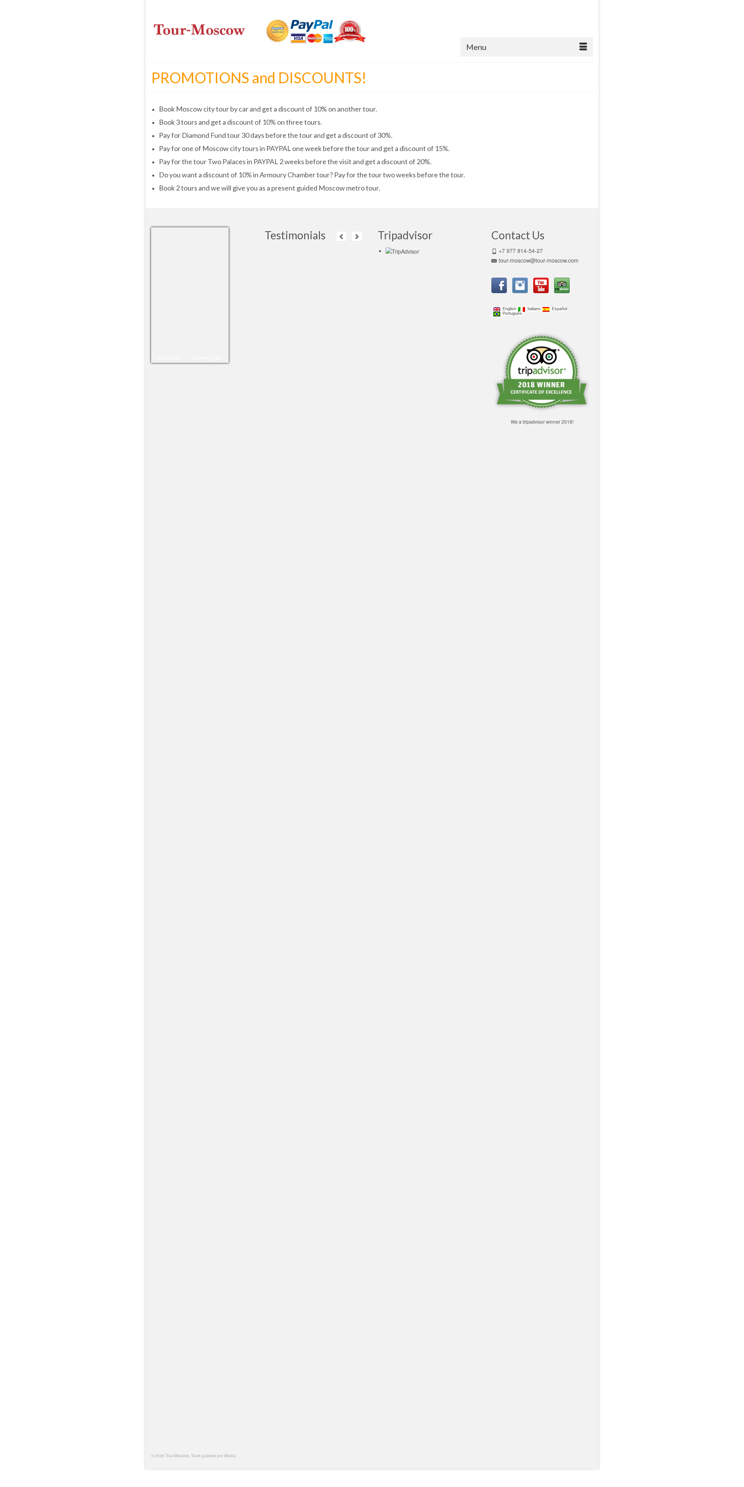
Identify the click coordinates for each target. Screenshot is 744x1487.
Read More (335, 320)
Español (558, 309)
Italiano (533, 309)
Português (511, 313)
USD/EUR (168, 358)
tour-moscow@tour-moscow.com (539, 260)
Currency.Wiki (207, 358)
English (508, 309)
